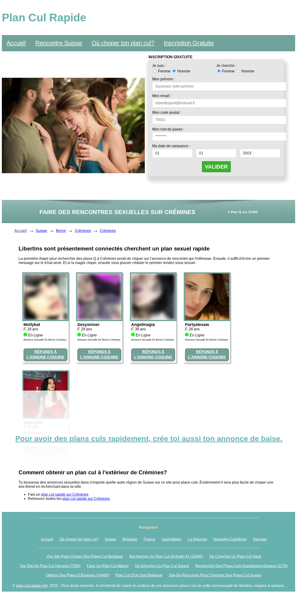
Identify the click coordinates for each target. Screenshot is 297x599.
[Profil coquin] (45, 319)
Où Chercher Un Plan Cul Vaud (235, 556)
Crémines (83, 231)
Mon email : (161, 96)
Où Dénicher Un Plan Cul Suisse (162, 566)
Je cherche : (226, 66)
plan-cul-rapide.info (32, 586)
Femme (164, 71)
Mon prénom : (163, 79)
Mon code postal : (166, 112)
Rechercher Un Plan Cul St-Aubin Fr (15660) (166, 556)
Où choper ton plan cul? (123, 43)
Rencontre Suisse (58, 43)
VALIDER (216, 167)
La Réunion (197, 539)
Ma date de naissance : (171, 146)
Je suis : (159, 66)
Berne (61, 231)
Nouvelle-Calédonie (230, 539)
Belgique (130, 539)
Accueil (16, 43)
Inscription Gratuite (189, 43)
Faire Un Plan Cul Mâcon (108, 566)
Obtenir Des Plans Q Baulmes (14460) (77, 575)
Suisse (41, 231)
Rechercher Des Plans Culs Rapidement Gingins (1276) (241, 566)
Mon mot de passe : (168, 129)
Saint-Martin (172, 539)
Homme (183, 71)
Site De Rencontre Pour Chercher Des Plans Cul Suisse (215, 575)
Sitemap (260, 539)
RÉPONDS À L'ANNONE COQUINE (45, 354)
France (149, 539)
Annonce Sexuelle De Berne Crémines (45, 339)
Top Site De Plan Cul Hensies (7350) (50, 566)
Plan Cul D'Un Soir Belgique (138, 575)
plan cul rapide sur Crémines (64, 494)
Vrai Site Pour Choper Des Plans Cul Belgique (84, 556)
